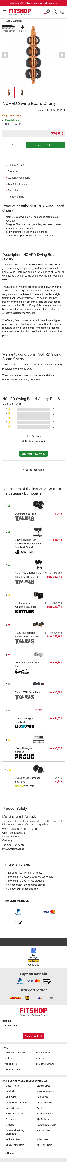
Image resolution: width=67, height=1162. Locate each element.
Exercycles (10, 1119)
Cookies (8, 1058)
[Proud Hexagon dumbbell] (38, 739)
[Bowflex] (24, 552)
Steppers (9, 1125)
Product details (16, 165)
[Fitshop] (20, 11)
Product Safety (16, 196)
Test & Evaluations (18, 184)
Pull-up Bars (42, 1139)
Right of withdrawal (44, 1064)
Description (14, 171)
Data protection (42, 1052)
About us (39, 1058)
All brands (10, 1153)
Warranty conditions (19, 177)
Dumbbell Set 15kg (25, 513)
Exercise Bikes (43, 1085)
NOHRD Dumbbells (13, 21)
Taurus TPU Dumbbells (27, 692)
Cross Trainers (12, 1085)
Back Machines (12, 1139)
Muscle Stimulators (14, 1145)
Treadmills (10, 1091)
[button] (9, 92)
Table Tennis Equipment (16, 1102)
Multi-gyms (10, 1097)
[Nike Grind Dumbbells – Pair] (38, 654)
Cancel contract (33, 1036)
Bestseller (13, 190)
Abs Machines (43, 1130)
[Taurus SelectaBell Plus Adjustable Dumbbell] (38, 564)
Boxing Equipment (14, 1113)
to (10, 1025)
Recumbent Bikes (44, 1113)
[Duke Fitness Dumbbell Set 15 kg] (38, 769)
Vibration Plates (44, 1145)
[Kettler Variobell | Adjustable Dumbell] (38, 594)
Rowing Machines (45, 1091)
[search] (55, 12)
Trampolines (42, 1097)
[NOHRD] (14, 28)
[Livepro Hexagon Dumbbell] (38, 710)
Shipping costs (11, 1064)
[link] (18, 912)
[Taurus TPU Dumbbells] (38, 684)
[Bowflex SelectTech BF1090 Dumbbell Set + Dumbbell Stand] (38, 531)
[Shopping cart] (62, 12)
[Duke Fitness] (24, 786)
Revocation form (12, 1069)
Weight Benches (44, 1102)
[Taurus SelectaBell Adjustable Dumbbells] (38, 624)
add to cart (45, 145)
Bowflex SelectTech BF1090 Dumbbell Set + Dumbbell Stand (28, 543)
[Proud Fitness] (24, 756)
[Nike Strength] (24, 671)
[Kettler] (24, 611)
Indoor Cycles (12, 1108)
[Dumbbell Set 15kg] (38, 505)
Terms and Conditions (14, 1052)
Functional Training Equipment (14, 1132)
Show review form (33, 453)
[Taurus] (24, 518)
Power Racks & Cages (46, 1125)
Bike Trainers (42, 1119)
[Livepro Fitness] (24, 727)
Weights (40, 1108)
